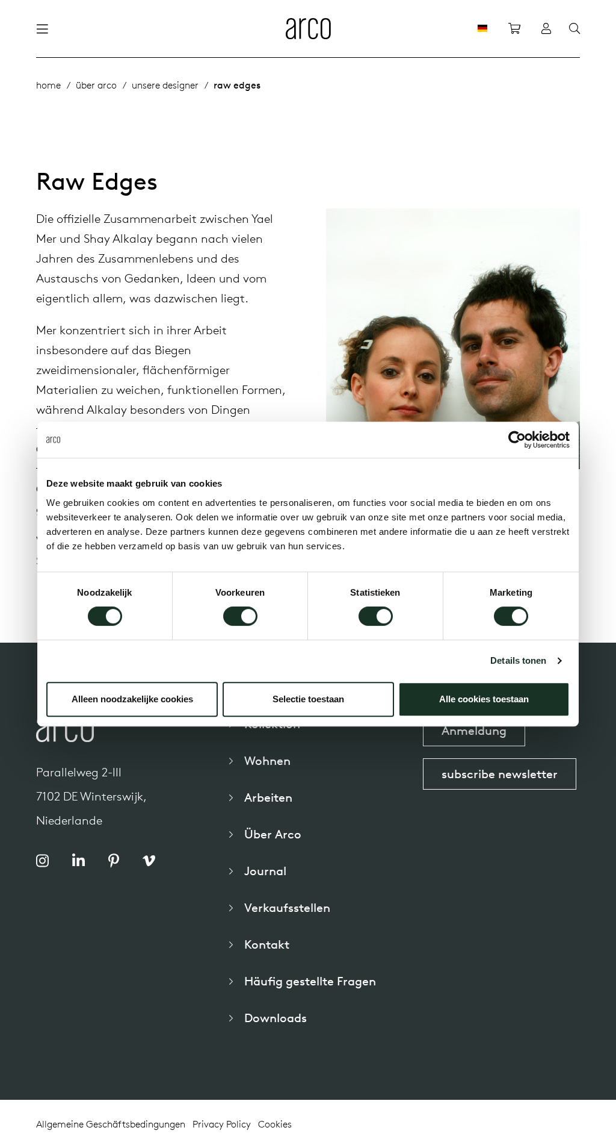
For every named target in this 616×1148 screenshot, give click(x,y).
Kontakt (266, 944)
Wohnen (267, 760)
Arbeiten (268, 797)
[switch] (240, 616)
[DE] (482, 28)
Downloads (275, 1017)
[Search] (574, 29)
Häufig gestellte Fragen (310, 980)
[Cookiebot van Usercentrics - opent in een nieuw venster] (517, 440)
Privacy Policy (221, 1124)
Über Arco (272, 833)
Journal (265, 870)
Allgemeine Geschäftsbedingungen (110, 1124)
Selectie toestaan (308, 699)
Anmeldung (474, 730)
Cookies (275, 1124)
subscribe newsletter (500, 773)
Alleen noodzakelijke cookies (132, 699)
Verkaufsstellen (287, 907)
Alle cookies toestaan (484, 699)
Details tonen (518, 660)
